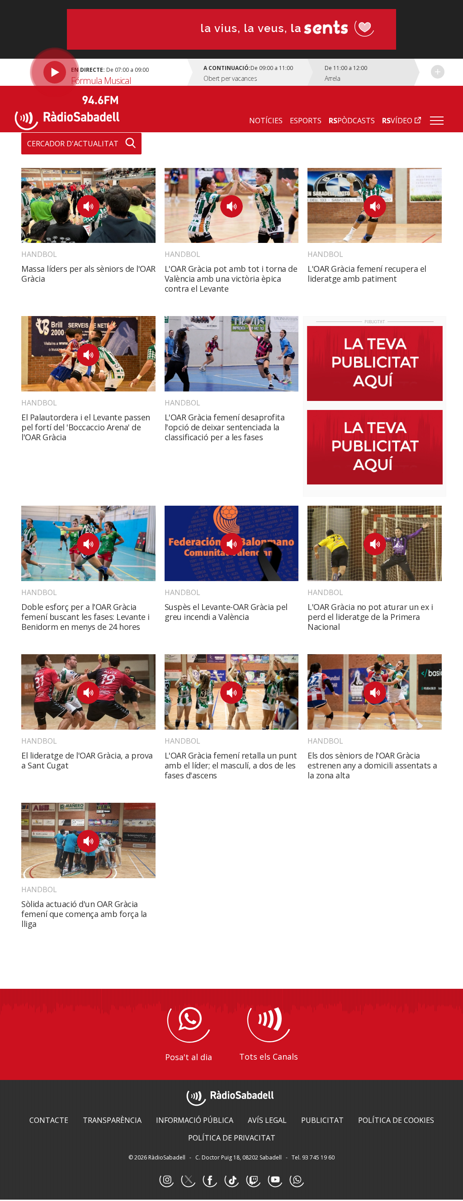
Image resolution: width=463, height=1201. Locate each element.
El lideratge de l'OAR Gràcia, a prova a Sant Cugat (87, 760)
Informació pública (194, 1120)
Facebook (210, 1180)
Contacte (48, 1120)
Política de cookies (396, 1120)
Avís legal (267, 1120)
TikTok (231, 1180)
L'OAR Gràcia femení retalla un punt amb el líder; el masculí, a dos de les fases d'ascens (231, 765)
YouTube (275, 1180)
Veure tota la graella (437, 72)
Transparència (112, 1120)
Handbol (39, 254)
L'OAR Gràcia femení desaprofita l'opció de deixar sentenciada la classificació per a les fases (225, 427)
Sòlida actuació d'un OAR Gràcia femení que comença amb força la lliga (84, 913)
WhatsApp (296, 1180)
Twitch (253, 1180)
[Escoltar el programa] (102, 72)
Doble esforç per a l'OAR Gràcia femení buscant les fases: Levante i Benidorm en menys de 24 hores (85, 616)
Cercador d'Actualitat (72, 144)
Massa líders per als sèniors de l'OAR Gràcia (88, 273)
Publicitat (322, 1120)
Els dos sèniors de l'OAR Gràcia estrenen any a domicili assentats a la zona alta (372, 765)
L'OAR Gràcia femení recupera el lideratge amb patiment (366, 273)
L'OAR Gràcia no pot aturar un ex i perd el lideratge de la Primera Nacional (370, 616)
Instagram (166, 1180)
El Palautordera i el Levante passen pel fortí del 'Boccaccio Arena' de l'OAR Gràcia (85, 427)
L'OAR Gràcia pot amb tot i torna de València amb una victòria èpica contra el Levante (231, 278)
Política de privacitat (231, 1138)
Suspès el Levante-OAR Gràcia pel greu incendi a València (226, 611)
